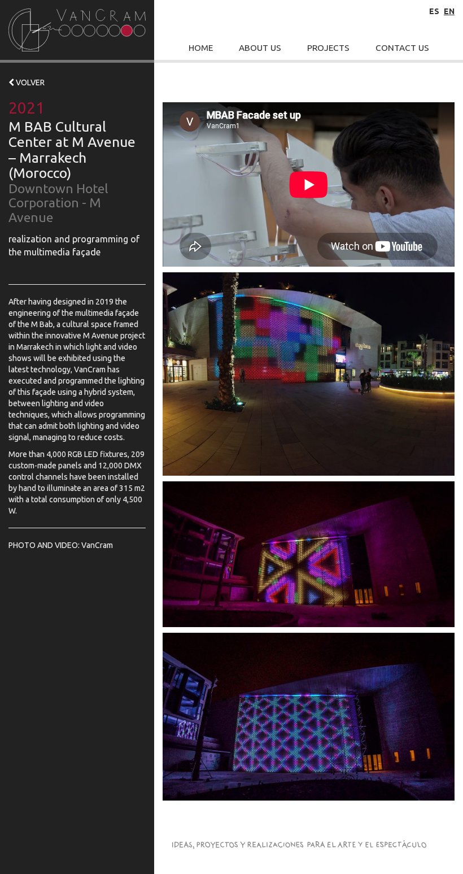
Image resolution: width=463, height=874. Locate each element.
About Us (260, 48)
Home (201, 48)
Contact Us (402, 48)
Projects (328, 48)
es (434, 11)
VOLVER (29, 82)
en (449, 11)
